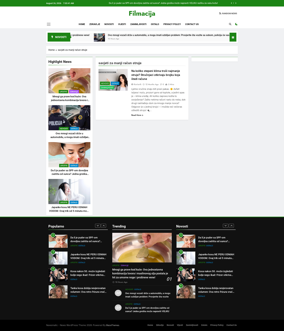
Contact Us (192, 24)
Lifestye (63, 91)
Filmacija (142, 13)
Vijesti (122, 24)
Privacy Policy (172, 24)
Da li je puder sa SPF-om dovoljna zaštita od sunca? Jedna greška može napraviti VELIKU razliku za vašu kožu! (163, 3)
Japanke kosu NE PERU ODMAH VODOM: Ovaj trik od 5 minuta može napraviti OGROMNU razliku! (69, 211)
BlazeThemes (112, 325)
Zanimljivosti (138, 24)
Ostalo (155, 24)
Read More (136, 115)
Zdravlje (94, 24)
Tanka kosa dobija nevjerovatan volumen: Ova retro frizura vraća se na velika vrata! (88, 292)
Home (82, 24)
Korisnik (137, 84)
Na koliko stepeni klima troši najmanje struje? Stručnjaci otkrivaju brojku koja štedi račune (155, 75)
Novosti (109, 24)
